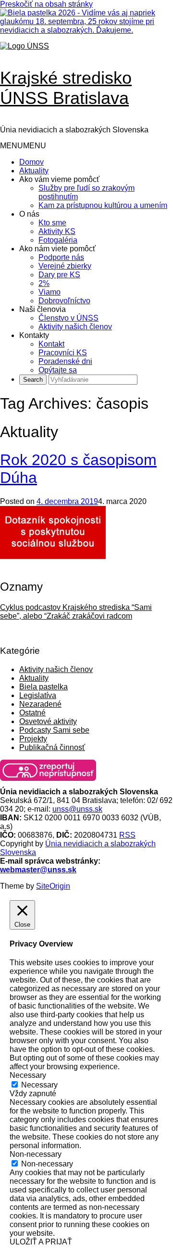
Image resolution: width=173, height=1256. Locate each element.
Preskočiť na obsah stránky (46, 4)
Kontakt (51, 344)
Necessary (39, 1085)
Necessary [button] (28, 1075)
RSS (127, 835)
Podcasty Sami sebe (54, 730)
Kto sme (52, 223)
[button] (23, 146)
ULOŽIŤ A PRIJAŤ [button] (41, 1242)
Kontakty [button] (34, 335)
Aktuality (34, 171)
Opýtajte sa (57, 370)
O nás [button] (29, 214)
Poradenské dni (65, 361)
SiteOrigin (53, 886)
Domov (31, 162)
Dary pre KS (59, 275)
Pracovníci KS (62, 353)
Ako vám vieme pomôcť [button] (59, 179)
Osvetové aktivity (48, 721)
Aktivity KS (56, 231)
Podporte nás (61, 257)
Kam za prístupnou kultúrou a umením (102, 205)
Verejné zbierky (64, 266)
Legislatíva (37, 695)
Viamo (49, 292)
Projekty (33, 739)
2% (43, 283)
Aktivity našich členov (75, 327)
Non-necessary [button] (36, 1154)
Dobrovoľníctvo (64, 301)
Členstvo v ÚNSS (68, 318)
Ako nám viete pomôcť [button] (57, 249)
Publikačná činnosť (52, 747)
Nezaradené (40, 704)
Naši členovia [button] (42, 309)
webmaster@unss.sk (38, 870)
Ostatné (32, 713)
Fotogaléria (57, 240)
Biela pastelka (43, 687)
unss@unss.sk (77, 809)
